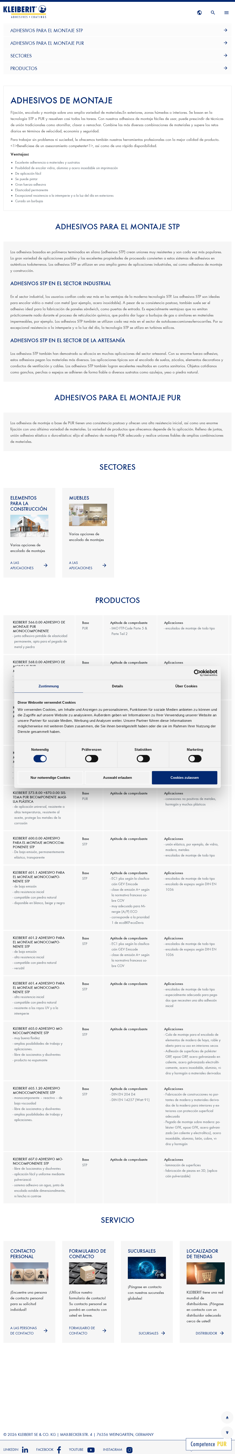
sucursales (148, 1333)
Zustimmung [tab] (49, 686)
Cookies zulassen (185, 778)
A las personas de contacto (23, 1330)
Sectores (21, 55)
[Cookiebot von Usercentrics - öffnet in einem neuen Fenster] (197, 672)
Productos (23, 68)
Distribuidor (206, 1333)
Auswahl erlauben (117, 778)
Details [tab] (117, 686)
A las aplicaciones (22, 565)
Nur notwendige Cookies (50, 778)
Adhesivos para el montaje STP (46, 30)
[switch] (91, 758)
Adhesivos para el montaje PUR (47, 43)
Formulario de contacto (82, 1330)
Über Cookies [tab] (186, 686)
